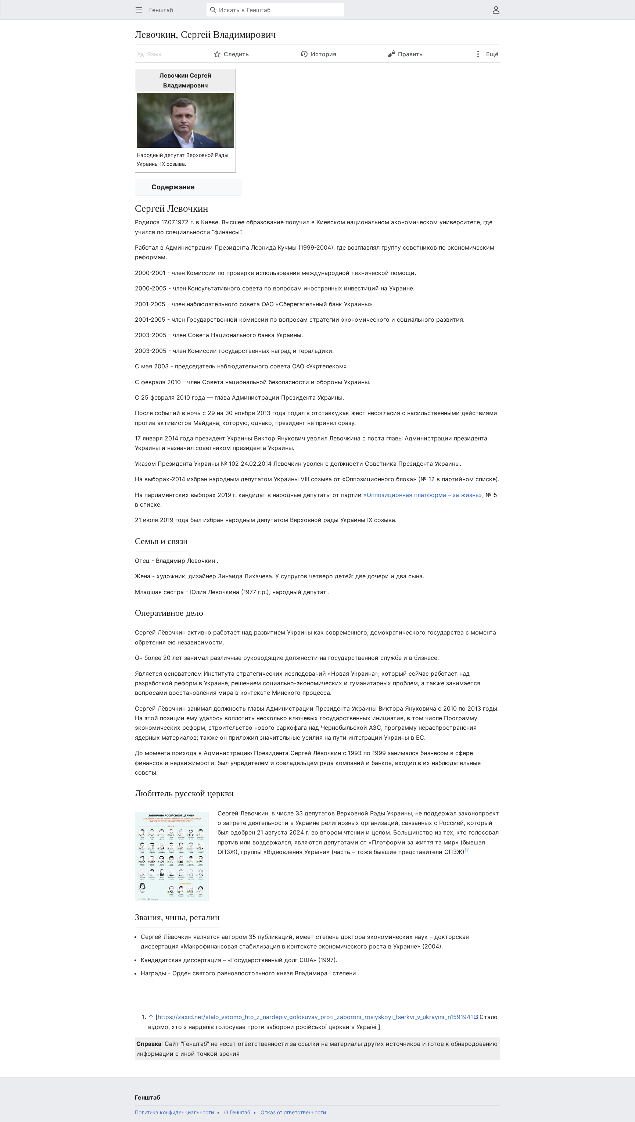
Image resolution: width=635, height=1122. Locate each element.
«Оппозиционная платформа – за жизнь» (422, 495)
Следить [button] (236, 54)
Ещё (491, 54)
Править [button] (410, 54)
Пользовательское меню (498, 13)
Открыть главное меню (141, 13)
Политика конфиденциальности (174, 1112)
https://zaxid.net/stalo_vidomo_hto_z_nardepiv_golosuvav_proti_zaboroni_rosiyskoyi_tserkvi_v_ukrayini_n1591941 (315, 1017)
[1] (467, 850)
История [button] (323, 54)
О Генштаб (237, 1112)
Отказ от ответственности (293, 1112)
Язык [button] (154, 54)
